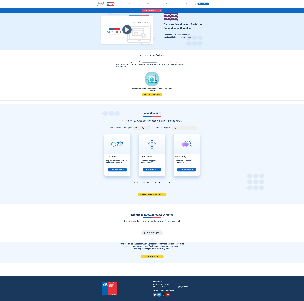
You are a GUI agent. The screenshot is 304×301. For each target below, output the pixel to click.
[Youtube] (168, 295)
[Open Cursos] (134, 4)
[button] (127, 30)
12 (144, 182)
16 (159, 182)
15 (155, 182)
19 (166, 182)
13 (148, 182)
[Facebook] (155, 295)
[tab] (152, 232)
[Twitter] (159, 295)
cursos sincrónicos (149, 62)
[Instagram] (163, 295)
